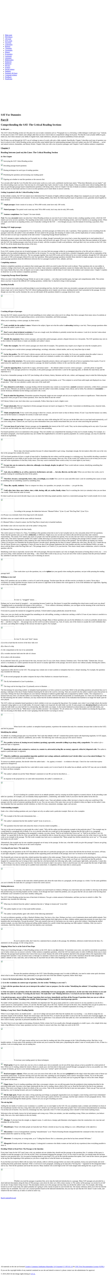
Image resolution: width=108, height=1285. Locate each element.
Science (7, 67)
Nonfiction (8, 79)
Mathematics (9, 60)
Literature (8, 58)
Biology (7, 46)
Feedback (8, 77)
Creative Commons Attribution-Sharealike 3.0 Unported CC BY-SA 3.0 (49, 1267)
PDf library (9, 37)
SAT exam (8, 41)
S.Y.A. (33, 1274)
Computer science (11, 75)
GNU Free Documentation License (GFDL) (89, 1267)
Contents (7, 1198)
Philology (8, 64)
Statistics (8, 71)
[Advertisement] (54, 17)
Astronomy (9, 44)
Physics (7, 65)
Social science (9, 69)
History (7, 52)
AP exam (8, 39)
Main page (8, 35)
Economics (8, 54)
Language (8, 56)
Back (2, 1198)
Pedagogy (8, 62)
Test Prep (8, 43)
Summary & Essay (11, 73)
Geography (9, 50)
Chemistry (8, 48)
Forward (13, 1198)
